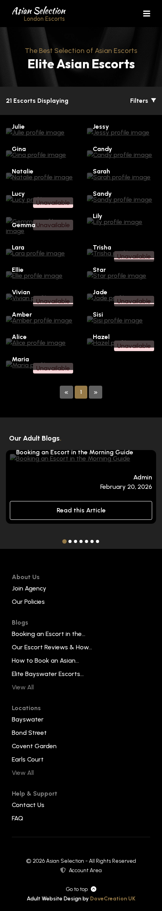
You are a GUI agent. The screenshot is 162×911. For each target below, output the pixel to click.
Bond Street (29, 732)
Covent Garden (34, 746)
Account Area (85, 870)
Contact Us (28, 805)
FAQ (17, 818)
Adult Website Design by (81, 898)
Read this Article (81, 510)
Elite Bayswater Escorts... (48, 674)
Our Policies (28, 601)
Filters (140, 100)
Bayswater (28, 719)
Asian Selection (38, 13)
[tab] (64, 541)
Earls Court (28, 759)
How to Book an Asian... (45, 660)
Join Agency (29, 588)
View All (23, 687)
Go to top (77, 889)
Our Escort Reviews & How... (52, 647)
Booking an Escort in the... (48, 634)
